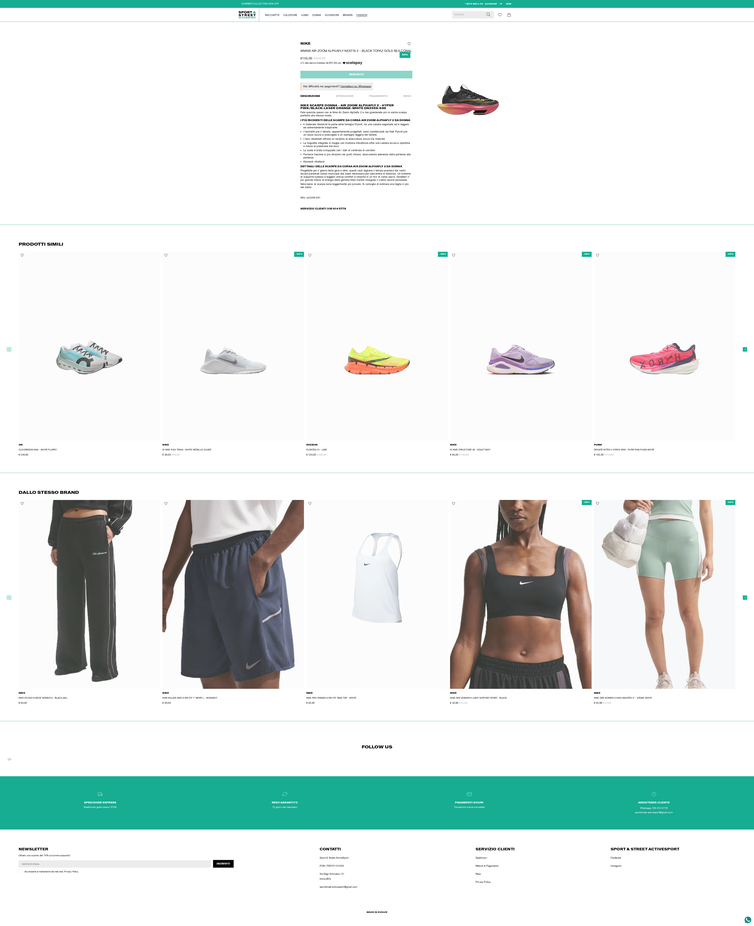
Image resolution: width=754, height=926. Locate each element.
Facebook (616, 857)
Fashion (362, 15)
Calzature (290, 15)
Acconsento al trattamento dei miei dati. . (52, 871)
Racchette (272, 15)
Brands (348, 15)
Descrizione (310, 96)
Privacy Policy (71, 871)
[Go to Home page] (247, 15)
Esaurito (356, 74)
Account (491, 4)
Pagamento (378, 96)
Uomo (305, 15)
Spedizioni (481, 857)
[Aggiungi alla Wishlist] (408, 43)
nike (305, 44)
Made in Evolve (377, 912)
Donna (316, 15)
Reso (407, 96)
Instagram (616, 865)
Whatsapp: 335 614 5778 (654, 808)
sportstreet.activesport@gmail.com (338, 887)
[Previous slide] (9, 349)
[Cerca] (488, 15)
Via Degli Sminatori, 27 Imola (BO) (332, 876)
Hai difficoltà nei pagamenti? (337, 86)
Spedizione (344, 96)
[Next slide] (745, 349)
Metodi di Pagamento (487, 865)
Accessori (332, 15)
